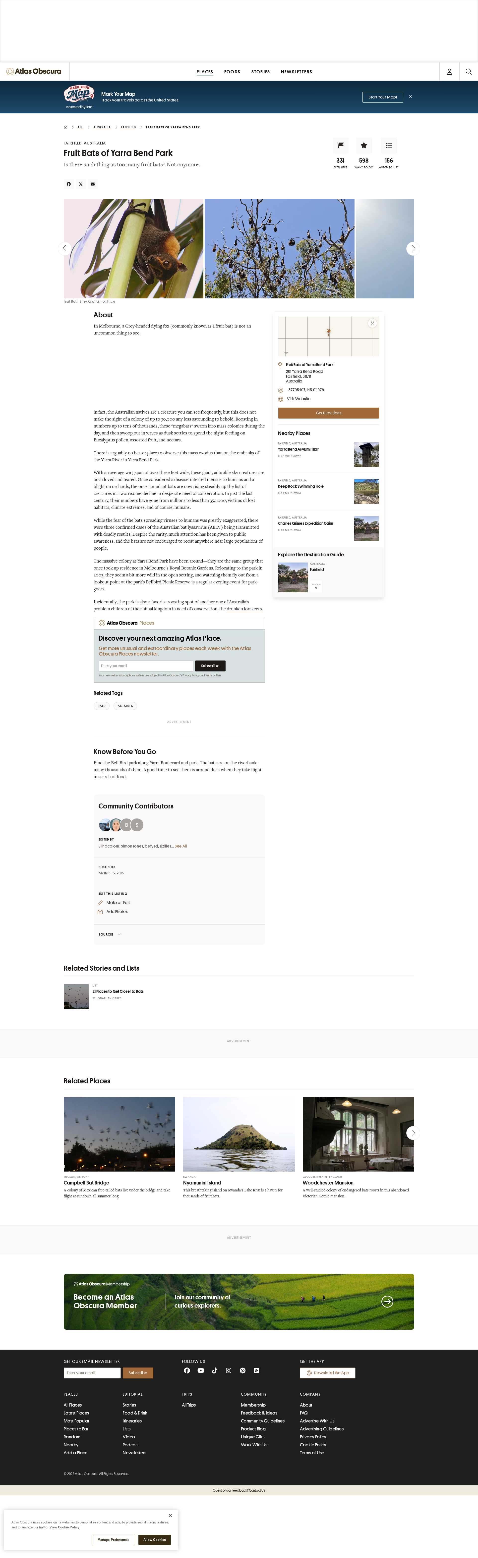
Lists (126, 1429)
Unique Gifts (252, 1437)
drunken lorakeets (244, 609)
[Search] (468, 71)
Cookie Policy (313, 1445)
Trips (187, 1394)
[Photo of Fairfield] (293, 577)
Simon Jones (132, 846)
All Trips (189, 1405)
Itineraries (132, 1421)
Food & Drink (135, 1413)
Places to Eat (76, 1429)
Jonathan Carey (109, 998)
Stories (129, 1405)
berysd (151, 846)
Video (129, 1437)
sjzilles (165, 846)
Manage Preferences (113, 1540)
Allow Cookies (154, 1540)
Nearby (71, 1445)
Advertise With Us (317, 1421)
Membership (253, 1405)
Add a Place (76, 1453)
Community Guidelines (263, 1421)
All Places (73, 1405)
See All (181, 846)
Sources (106, 934)
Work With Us (254, 1445)
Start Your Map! (383, 97)
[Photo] (366, 454)
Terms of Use (213, 675)
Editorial (133, 1394)
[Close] (170, 1515)
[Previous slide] (65, 249)
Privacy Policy (190, 675)
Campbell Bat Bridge (86, 1182)
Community (254, 1394)
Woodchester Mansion (328, 1182)
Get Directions (328, 413)
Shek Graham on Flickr (98, 301)
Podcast (131, 1445)
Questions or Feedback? (239, 1490)
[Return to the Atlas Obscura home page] (35, 71)
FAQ (304, 1413)
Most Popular (76, 1421)
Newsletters (134, 1453)
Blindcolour (109, 846)
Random (72, 1437)
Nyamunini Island (202, 1182)
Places (71, 1394)
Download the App (331, 1373)
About (306, 1405)
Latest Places (76, 1413)
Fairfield (317, 570)
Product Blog (253, 1429)
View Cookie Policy (64, 1527)
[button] (341, 145)
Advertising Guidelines (322, 1429)
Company (310, 1394)
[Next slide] (413, 249)
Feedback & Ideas (259, 1413)
